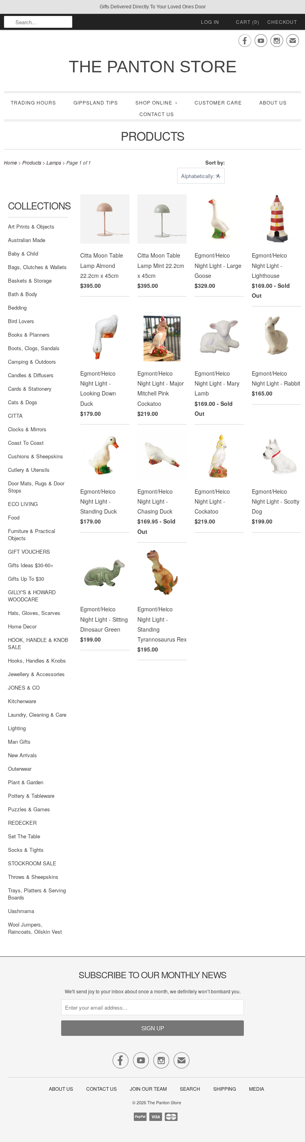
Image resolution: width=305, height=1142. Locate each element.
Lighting (17, 728)
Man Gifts (19, 741)
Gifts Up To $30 (26, 578)
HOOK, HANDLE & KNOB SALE (38, 643)
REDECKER (22, 822)
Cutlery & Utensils (29, 469)
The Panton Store (153, 67)
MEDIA (256, 1088)
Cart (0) (247, 21)
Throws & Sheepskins (33, 876)
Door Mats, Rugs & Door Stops (36, 486)
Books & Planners (29, 334)
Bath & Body (22, 294)
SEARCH (190, 1088)
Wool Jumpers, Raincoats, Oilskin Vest (35, 928)
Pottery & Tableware (31, 795)
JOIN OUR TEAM (149, 1088)
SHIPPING (224, 1088)
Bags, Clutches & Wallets (37, 267)
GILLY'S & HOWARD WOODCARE (32, 595)
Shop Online (156, 102)
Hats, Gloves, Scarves (34, 613)
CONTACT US (156, 114)
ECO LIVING (23, 504)
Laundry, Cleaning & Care (37, 714)
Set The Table (24, 836)
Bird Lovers (21, 321)
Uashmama (21, 911)
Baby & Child (23, 253)
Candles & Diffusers (31, 375)
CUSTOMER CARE (218, 102)
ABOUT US (273, 102)
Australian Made (26, 240)
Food (13, 517)
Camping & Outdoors (32, 361)
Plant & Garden (25, 782)
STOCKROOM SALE (32, 863)
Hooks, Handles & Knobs (37, 660)
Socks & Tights (26, 849)
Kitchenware (22, 701)
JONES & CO (24, 687)
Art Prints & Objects (31, 226)
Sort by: (215, 162)
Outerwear (19, 768)
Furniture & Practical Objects (31, 534)
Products (152, 135)
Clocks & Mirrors (27, 429)
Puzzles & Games (29, 809)
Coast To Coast (26, 442)
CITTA (15, 415)
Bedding (17, 307)
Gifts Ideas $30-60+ (31, 565)
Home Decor (22, 626)
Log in (210, 21)
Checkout (282, 21)
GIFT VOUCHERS (29, 551)
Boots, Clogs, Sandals (34, 348)
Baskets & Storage (30, 280)
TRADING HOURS (33, 102)
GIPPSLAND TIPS (95, 102)
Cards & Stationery (30, 388)
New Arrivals (22, 755)
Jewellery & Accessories (36, 674)
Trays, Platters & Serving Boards (37, 893)
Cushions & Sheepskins (35, 456)
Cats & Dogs (22, 402)
